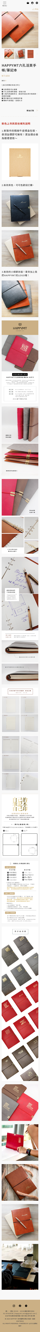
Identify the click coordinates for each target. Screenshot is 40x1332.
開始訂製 (31, 110)
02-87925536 (8, 1313)
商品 (36, 9)
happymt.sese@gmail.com (25, 1313)
